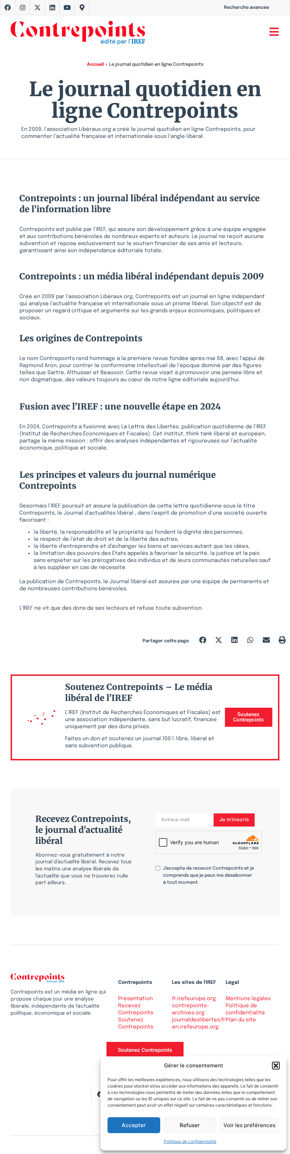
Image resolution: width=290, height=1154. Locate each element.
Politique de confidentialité (190, 1141)
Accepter (134, 1125)
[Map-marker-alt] (82, 7)
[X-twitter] (37, 7)
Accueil (95, 64)
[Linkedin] (52, 7)
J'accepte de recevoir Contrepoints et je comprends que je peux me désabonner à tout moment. (208, 875)
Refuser (190, 1125)
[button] (275, 1065)
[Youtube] (67, 7)
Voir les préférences (250, 1125)
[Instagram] (22, 7)
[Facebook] (7, 7)
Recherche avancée (246, 7)
